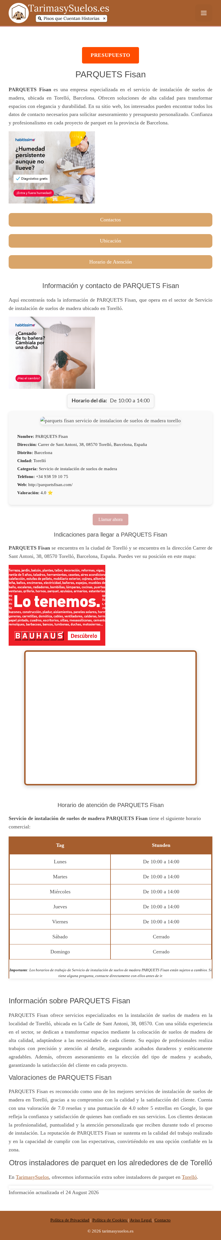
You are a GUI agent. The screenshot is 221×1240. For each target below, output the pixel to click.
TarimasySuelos (32, 1177)
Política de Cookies (110, 1220)
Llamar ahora (110, 519)
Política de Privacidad (69, 1220)
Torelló (189, 1177)
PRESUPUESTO (110, 55)
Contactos (110, 220)
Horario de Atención (110, 262)
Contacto (163, 1220)
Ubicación (110, 241)
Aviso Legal (141, 1220)
